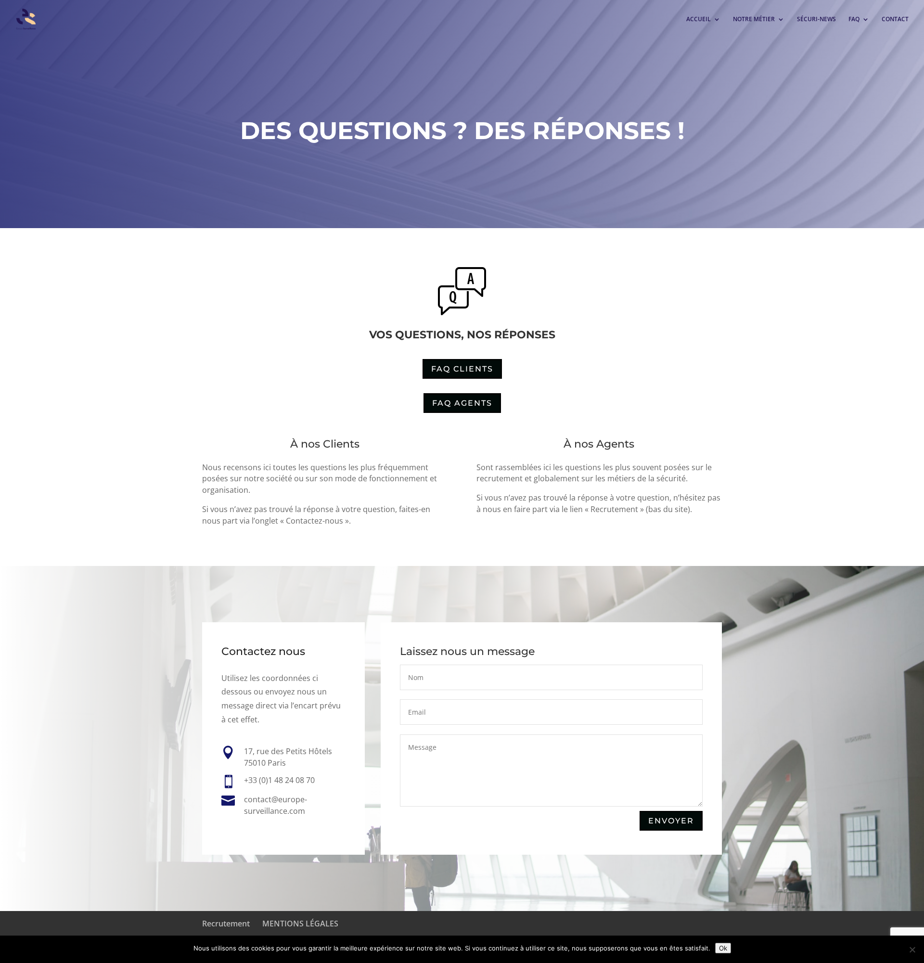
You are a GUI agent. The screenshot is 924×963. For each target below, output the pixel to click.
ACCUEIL (698, 19)
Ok (723, 948)
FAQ (854, 19)
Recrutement (226, 923)
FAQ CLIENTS (462, 368)
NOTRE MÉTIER (754, 19)
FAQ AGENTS (462, 403)
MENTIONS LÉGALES (300, 923)
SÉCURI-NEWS (816, 19)
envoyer (671, 820)
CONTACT (895, 19)
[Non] (912, 949)
